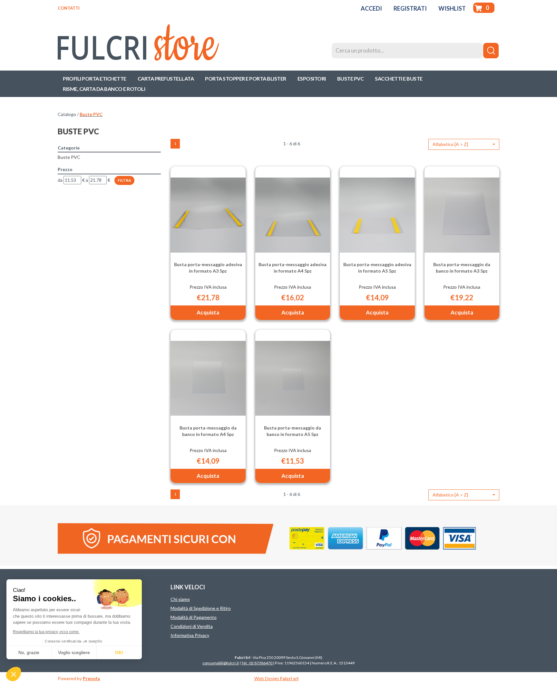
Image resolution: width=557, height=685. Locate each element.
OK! (119, 652)
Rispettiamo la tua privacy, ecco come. (46, 632)
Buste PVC (350, 78)
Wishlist (452, 8)
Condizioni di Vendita (192, 626)
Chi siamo (180, 599)
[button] (463, 144)
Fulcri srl (289, 678)
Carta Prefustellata (166, 78)
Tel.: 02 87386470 (257, 663)
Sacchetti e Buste (399, 78)
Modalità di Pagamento (194, 617)
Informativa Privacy (190, 635)
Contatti (69, 8)
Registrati (410, 8)
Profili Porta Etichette (94, 78)
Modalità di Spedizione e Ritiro (201, 608)
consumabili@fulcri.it (220, 663)
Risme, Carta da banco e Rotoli (104, 89)
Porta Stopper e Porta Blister (245, 78)
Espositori (312, 78)
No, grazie (28, 652)
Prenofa (91, 678)
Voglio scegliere (74, 652)
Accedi (371, 8)
